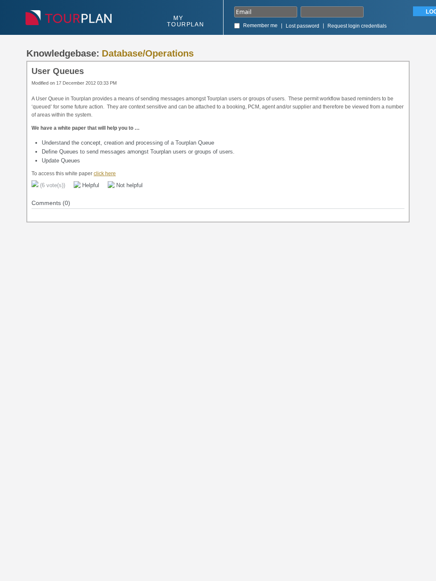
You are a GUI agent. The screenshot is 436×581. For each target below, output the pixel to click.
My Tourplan (185, 21)
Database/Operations (148, 53)
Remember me (260, 25)
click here (105, 174)
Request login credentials (357, 26)
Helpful (89, 185)
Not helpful (129, 185)
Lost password (302, 26)
